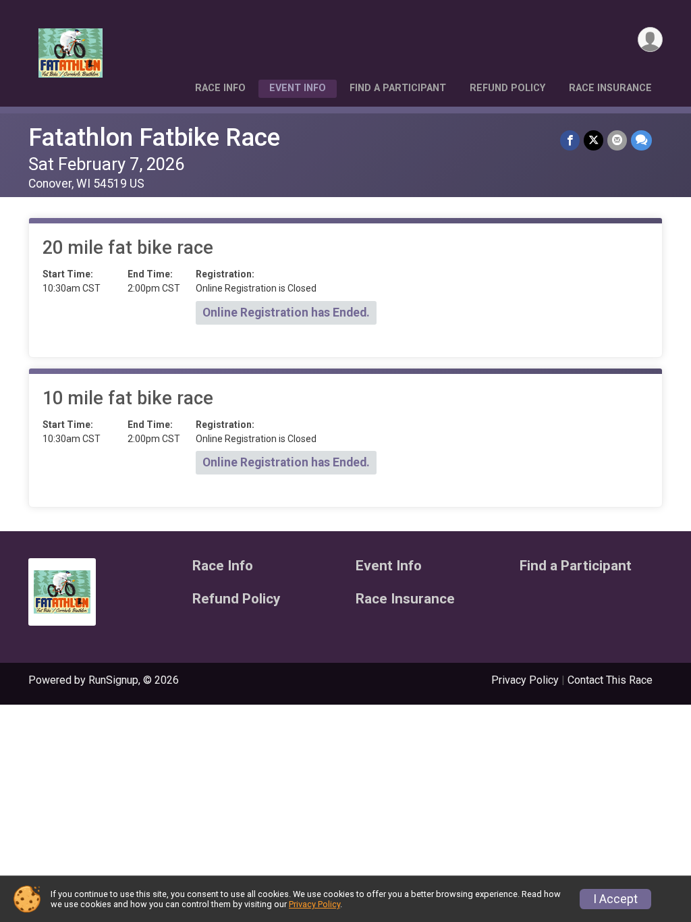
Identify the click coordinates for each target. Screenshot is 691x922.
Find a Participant (398, 88)
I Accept (615, 899)
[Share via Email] (617, 140)
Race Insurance (610, 88)
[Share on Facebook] (570, 140)
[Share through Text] (641, 140)
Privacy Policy (525, 680)
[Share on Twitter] (593, 140)
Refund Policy (507, 88)
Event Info (297, 88)
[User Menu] (650, 39)
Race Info (220, 88)
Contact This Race (610, 680)
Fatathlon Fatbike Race (154, 137)
